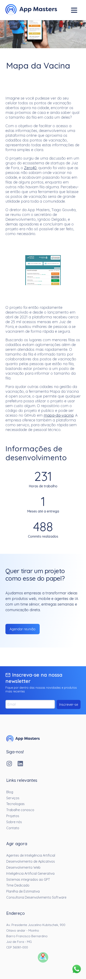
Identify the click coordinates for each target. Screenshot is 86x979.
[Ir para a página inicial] (23, 741)
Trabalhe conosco (20, 810)
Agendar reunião (22, 629)
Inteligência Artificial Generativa (30, 873)
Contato (12, 828)
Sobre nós (14, 822)
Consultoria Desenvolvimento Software (36, 897)
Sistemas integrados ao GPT (28, 879)
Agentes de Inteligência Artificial (30, 855)
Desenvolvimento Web (23, 867)
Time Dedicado (17, 885)
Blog (9, 792)
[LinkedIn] (22, 764)
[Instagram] (11, 764)
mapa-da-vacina (58, 415)
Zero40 (30, 167)
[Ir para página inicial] (31, 10)
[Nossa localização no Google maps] (43, 957)
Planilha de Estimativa (23, 891)
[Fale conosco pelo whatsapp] (77, 969)
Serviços (12, 798)
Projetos (12, 816)
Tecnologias (15, 804)
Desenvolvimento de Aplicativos (30, 861)
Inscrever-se (68, 704)
